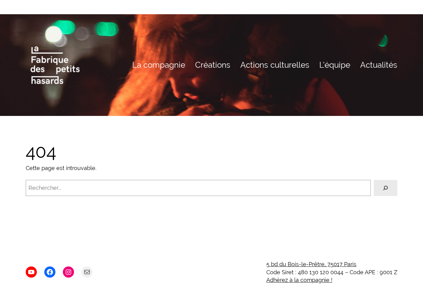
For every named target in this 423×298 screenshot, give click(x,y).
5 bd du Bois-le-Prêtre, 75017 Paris (311, 264)
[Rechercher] (385, 188)
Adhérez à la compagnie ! (299, 280)
